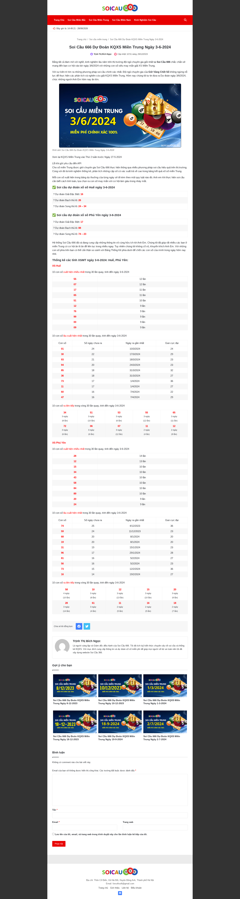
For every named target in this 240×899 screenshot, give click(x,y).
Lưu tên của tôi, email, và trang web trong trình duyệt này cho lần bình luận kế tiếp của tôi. (101, 834)
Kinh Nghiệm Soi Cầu (145, 20)
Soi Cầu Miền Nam (121, 20)
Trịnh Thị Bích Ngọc (103, 54)
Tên (54, 810)
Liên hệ (125, 888)
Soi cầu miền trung (98, 39)
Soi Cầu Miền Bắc (77, 20)
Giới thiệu (115, 888)
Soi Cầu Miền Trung (99, 20)
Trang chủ (82, 39)
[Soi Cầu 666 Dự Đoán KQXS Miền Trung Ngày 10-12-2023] (120, 685)
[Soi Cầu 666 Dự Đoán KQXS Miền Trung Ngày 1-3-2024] (165, 685)
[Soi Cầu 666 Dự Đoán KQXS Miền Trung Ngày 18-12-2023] (75, 721)
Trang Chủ (59, 20)
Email (56, 822)
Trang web (128, 822)
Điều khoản (136, 888)
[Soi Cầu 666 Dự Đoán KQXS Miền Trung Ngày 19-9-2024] (120, 721)
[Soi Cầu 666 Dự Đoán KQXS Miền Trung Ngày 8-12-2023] (75, 685)
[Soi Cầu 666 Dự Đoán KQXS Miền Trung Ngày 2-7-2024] (165, 721)
